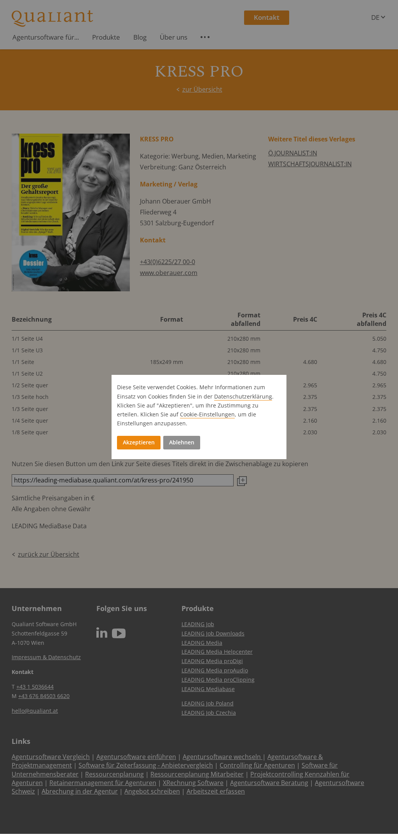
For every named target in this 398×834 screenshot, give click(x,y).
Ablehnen (181, 442)
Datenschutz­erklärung (243, 396)
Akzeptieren (139, 442)
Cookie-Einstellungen (207, 414)
